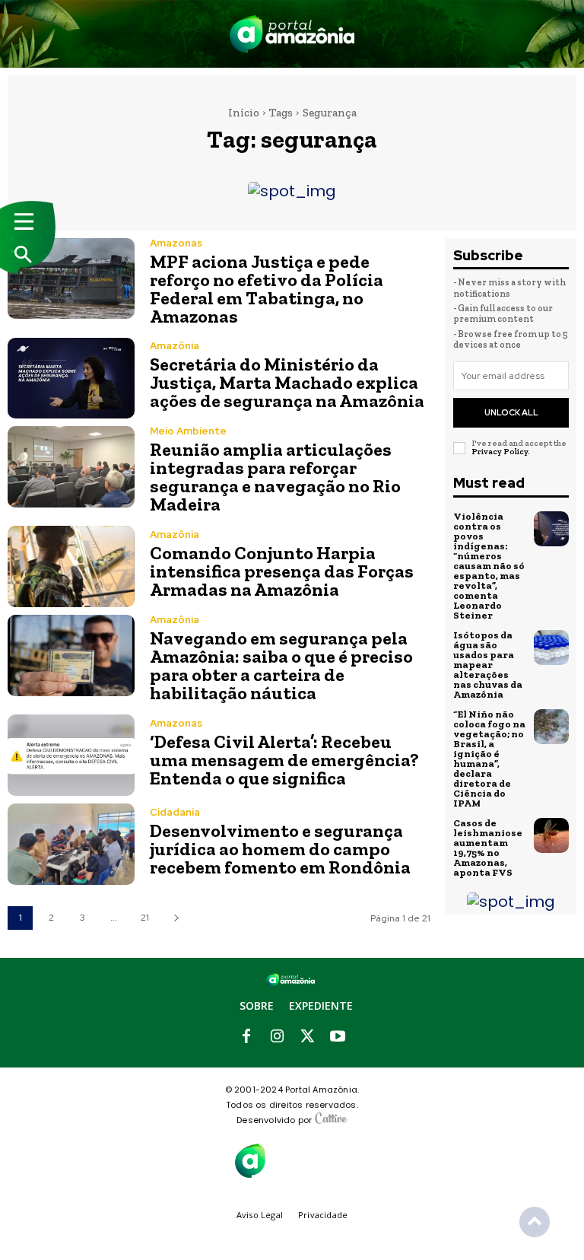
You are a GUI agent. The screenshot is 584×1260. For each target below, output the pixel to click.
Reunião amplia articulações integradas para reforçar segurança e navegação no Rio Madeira (275, 476)
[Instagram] (276, 1037)
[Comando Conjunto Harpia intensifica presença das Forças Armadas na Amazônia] (71, 566)
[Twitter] (307, 1037)
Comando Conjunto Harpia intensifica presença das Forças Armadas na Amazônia (282, 571)
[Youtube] (337, 1037)
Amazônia (174, 346)
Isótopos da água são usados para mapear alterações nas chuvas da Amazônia (487, 664)
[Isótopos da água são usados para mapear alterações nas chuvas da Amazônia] (551, 647)
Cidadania (175, 812)
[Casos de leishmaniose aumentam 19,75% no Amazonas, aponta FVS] (551, 835)
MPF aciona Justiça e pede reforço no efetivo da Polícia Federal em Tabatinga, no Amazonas (266, 288)
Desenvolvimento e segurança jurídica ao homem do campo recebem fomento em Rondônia (280, 848)
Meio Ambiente (188, 431)
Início (243, 112)
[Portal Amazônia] (292, 33)
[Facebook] (246, 1037)
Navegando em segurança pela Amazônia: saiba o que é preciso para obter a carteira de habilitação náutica (281, 665)
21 (145, 918)
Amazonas (176, 243)
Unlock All (511, 412)
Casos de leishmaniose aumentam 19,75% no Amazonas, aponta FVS (487, 847)
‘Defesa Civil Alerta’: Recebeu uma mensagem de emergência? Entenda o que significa (284, 759)
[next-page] (176, 918)
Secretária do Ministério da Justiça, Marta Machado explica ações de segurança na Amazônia (287, 382)
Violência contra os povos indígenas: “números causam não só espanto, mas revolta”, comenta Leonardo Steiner (489, 566)
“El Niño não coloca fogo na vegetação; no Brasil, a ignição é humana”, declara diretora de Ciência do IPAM (489, 758)
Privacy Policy (499, 452)
